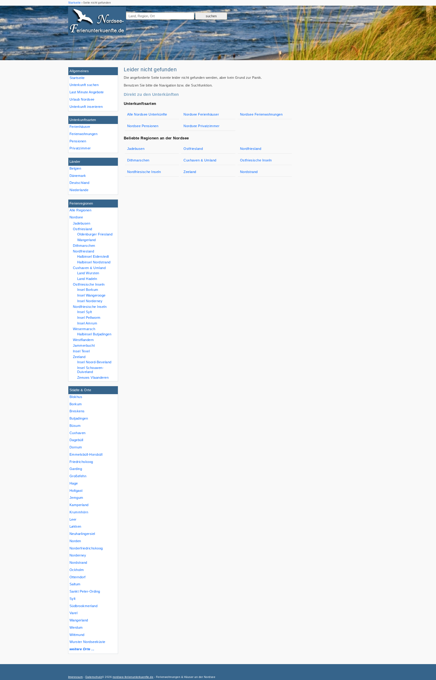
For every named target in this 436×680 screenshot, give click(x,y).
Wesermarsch (84, 329)
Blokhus (75, 397)
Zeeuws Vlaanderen (93, 377)
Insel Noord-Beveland (94, 362)
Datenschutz (93, 677)
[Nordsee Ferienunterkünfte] (97, 22)
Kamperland (79, 505)
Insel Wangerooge (91, 295)
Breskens (77, 411)
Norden (75, 541)
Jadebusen (81, 223)
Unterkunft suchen (84, 85)
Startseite (77, 78)
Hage (73, 483)
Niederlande (78, 190)
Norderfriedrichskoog (86, 548)
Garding (75, 469)
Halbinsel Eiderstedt (93, 256)
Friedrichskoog (81, 462)
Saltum (75, 584)
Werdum (76, 627)
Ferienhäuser (79, 127)
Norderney (77, 555)
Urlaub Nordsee (81, 99)
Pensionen (77, 141)
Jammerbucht (84, 345)
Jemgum (76, 497)
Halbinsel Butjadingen (94, 334)
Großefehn (77, 476)
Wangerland (78, 620)
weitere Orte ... (81, 649)
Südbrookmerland (83, 606)
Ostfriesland (82, 229)
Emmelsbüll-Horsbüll (85, 454)
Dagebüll (76, 440)
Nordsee (76, 217)
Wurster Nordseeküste (87, 642)
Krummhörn (78, 512)
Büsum (75, 426)
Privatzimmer (80, 148)
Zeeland (79, 357)
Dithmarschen (84, 245)
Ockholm (76, 570)
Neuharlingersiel (82, 534)
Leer (73, 519)
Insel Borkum (87, 290)
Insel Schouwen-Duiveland (90, 370)
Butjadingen (78, 418)
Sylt (72, 599)
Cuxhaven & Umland (89, 268)
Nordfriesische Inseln (90, 307)
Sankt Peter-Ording (84, 591)
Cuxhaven (77, 433)
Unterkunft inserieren (86, 107)
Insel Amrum (87, 323)
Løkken (75, 526)
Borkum (75, 404)
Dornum (75, 447)
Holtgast (76, 490)
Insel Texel (81, 351)
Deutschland (79, 183)
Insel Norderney (89, 301)
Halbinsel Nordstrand (94, 262)
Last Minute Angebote (86, 92)
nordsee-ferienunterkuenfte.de (133, 677)
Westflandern (83, 340)
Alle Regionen (80, 210)
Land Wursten (88, 273)
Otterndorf (77, 577)
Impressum (75, 677)
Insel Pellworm (89, 317)
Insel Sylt (84, 312)
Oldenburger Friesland (94, 234)
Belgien (75, 168)
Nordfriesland (83, 251)
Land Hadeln (87, 279)
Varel (73, 613)
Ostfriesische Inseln (89, 284)
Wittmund (76, 635)
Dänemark (77, 176)
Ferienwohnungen (83, 134)
